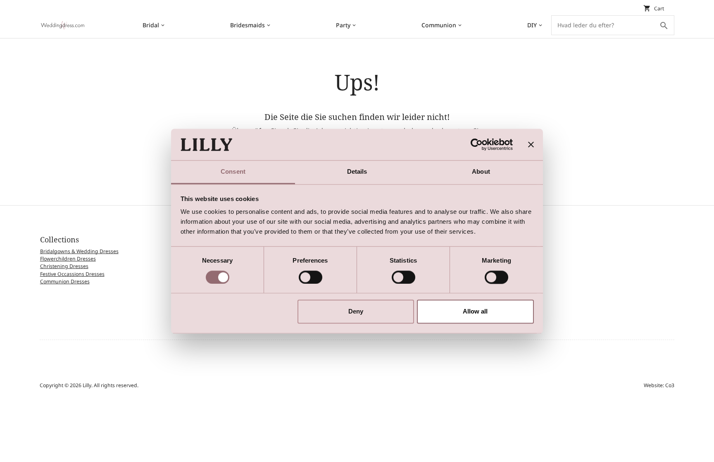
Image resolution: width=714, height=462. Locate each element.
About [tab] (481, 171)
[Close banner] (531, 144)
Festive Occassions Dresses (72, 274)
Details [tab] (357, 171)
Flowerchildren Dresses (68, 258)
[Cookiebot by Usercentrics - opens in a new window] (476, 144)
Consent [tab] (233, 171)
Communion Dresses (65, 281)
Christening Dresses (64, 266)
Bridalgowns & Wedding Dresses (79, 251)
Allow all (475, 311)
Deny (355, 311)
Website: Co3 (659, 385)
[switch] (310, 277)
